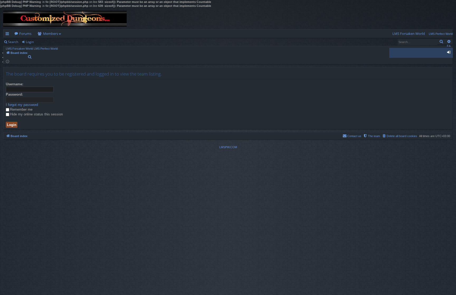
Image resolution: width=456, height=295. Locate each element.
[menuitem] (408, 33)
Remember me (21, 109)
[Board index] (65, 18)
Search (13, 42)
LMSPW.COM (228, 147)
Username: (14, 84)
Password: (14, 94)
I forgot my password (22, 105)
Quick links (8, 34)
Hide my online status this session (36, 114)
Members (50, 33)
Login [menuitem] (450, 53)
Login (30, 42)
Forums (25, 33)
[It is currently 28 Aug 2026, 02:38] (7, 61)
